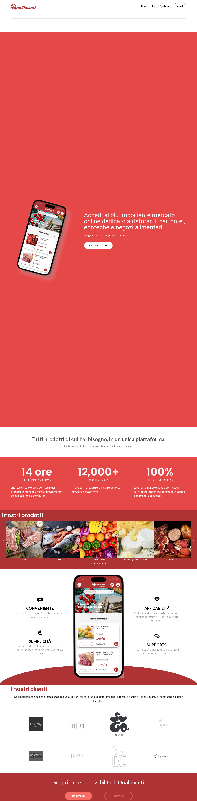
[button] (91, 563)
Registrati (78, 796)
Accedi (180, 6)
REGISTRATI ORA (98, 245)
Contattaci (118, 796)
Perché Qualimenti (161, 6)
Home (144, 6)
